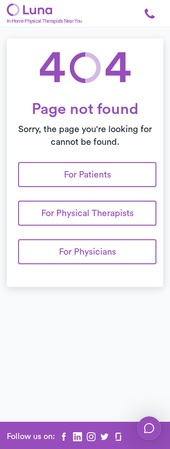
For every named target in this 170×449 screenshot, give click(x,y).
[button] (149, 13)
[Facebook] (63, 436)
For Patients (87, 174)
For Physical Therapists (87, 213)
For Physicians (87, 252)
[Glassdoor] (118, 436)
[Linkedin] (77, 436)
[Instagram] (91, 436)
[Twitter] (104, 436)
